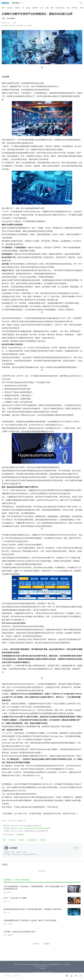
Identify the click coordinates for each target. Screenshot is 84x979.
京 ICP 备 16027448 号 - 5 (42, 966)
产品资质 (42, 968)
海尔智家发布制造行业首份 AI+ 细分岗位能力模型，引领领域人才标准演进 (32, 909)
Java (41, 8)
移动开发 (35, 8)
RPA (4, 840)
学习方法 (75, 8)
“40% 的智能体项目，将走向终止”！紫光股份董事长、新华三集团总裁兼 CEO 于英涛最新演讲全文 (35, 888)
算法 (68, 8)
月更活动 (9, 8)
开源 (47, 8)
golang (28, 8)
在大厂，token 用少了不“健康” (15, 898)
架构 (52, 8)
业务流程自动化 (32, 840)
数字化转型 (12, 840)
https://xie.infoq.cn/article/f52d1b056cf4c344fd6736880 (30, 828)
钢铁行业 (43, 840)
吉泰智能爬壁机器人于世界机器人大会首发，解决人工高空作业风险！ (31, 920)
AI (23, 8)
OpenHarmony (60, 8)
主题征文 (17, 8)
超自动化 (21, 840)
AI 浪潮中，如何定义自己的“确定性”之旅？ (20, 932)
